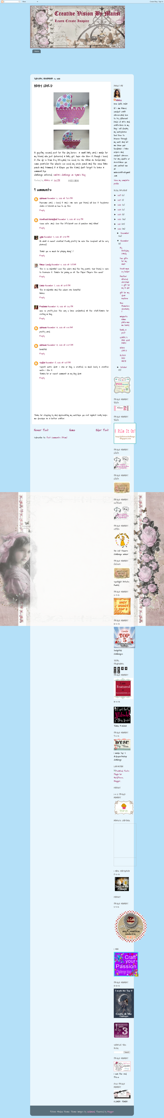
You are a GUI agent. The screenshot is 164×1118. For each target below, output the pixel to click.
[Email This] (69, 181)
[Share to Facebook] (76, 181)
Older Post (102, 430)
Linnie (41, 285)
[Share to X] (73, 181)
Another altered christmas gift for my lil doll (125, 282)
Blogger (110, 1111)
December (124, 233)
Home (36, 51)
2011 (119, 224)
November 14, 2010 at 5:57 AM (60, 345)
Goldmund (91, 1111)
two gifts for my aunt (124, 261)
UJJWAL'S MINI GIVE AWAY (125, 340)
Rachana (43, 306)
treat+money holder (125, 270)
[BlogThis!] (71, 181)
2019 (120, 195)
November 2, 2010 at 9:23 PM (60, 198)
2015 (120, 205)
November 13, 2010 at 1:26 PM (60, 306)
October (123, 367)
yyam (41, 237)
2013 (120, 214)
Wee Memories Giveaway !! (125, 307)
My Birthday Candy (124, 250)
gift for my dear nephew (124, 295)
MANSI (119, 100)
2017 (120, 200)
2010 (120, 229)
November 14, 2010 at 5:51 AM (60, 327)
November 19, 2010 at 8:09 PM (58, 362)
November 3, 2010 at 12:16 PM (70, 219)
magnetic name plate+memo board (125, 321)
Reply (42, 210)
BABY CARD (123, 349)
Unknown (43, 198)
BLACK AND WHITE (123, 358)
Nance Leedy (45, 264)
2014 (120, 209)
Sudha (42, 362)
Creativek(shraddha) (48, 219)
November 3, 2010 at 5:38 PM (56, 237)
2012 (120, 219)
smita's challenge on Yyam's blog (69, 175)
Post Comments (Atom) (57, 437)
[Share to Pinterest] (78, 181)
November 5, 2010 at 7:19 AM (64, 264)
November (124, 240)
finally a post (123, 331)
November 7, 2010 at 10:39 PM (57, 285)
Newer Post (41, 430)
